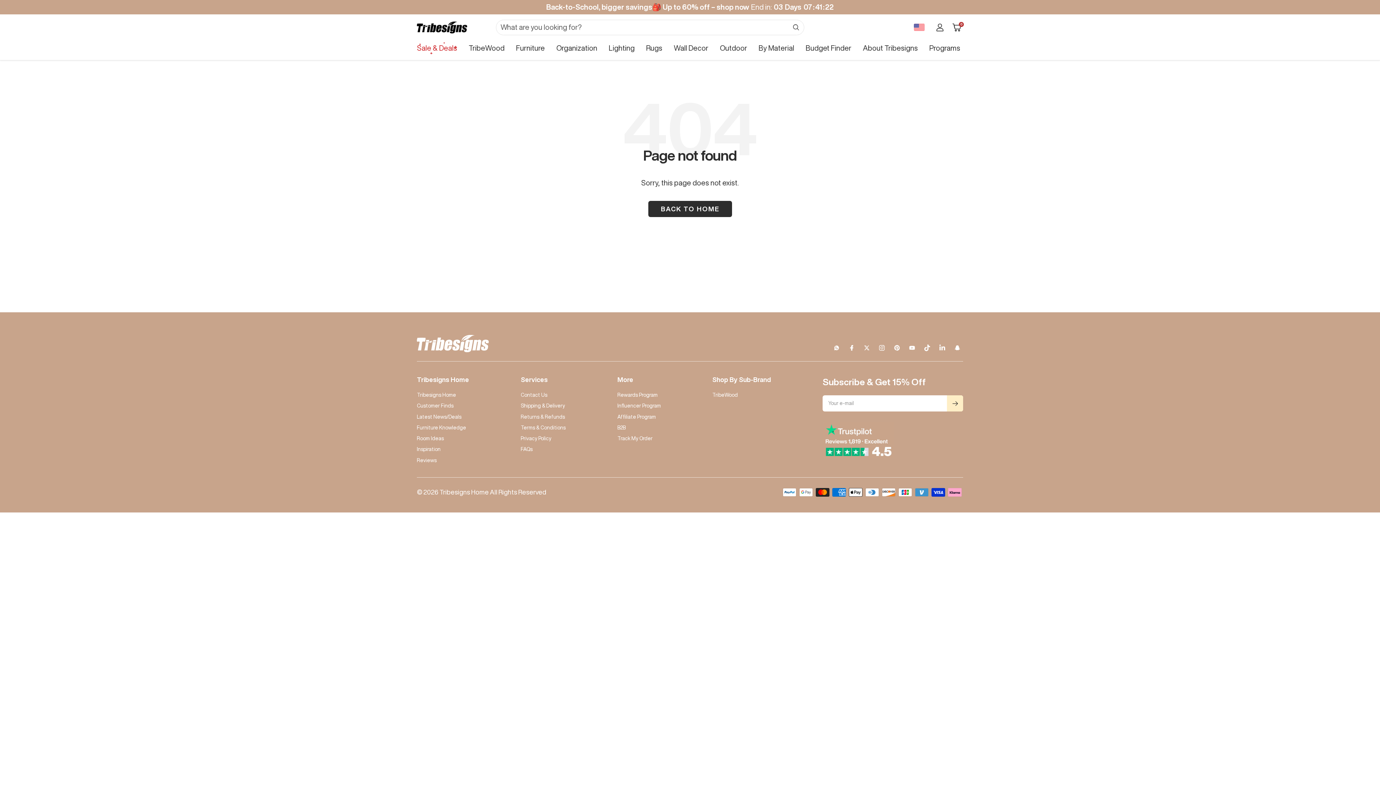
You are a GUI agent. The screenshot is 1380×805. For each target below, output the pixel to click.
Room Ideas (430, 438)
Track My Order (635, 438)
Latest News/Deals (439, 416)
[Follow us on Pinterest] (897, 348)
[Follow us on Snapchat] (957, 348)
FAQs (527, 449)
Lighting (622, 48)
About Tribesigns (890, 48)
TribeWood (487, 48)
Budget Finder (828, 48)
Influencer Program (639, 405)
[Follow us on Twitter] (867, 348)
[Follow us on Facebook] (851, 348)
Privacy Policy (536, 438)
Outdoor (733, 48)
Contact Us (534, 394)
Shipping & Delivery (543, 405)
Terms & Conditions (543, 427)
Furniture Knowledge (441, 427)
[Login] (940, 27)
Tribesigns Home (436, 394)
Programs (944, 48)
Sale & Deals (437, 48)
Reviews (427, 460)
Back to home (690, 209)
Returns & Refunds (543, 416)
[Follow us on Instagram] (882, 348)
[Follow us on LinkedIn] (942, 348)
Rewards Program (637, 394)
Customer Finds (435, 405)
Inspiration (429, 449)
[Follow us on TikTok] (927, 348)
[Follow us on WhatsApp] (836, 348)
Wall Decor (691, 48)
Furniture (530, 48)
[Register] (955, 403)
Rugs (654, 48)
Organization (576, 48)
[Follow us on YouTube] (912, 348)
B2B (621, 427)
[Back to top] (1350, 756)
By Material (776, 48)
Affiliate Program (636, 416)
